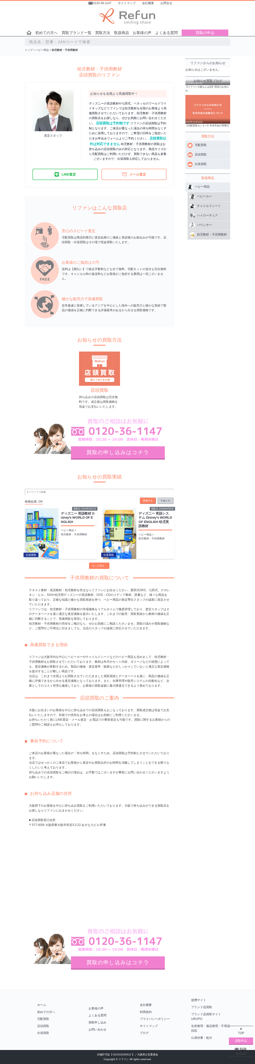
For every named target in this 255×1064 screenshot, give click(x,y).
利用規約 (146, 1012)
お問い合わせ (97, 1029)
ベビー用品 (42, 49)
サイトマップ (127, 3)
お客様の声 (142, 33)
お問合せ (166, 3)
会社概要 (148, 3)
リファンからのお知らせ (207, 63)
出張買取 (31, 554)
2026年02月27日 (194, 83)
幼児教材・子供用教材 (74, 534)
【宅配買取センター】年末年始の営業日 (207, 125)
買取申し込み (97, 1022)
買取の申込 (205, 33)
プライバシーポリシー (155, 1018)
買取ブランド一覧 (76, 33)
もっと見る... (99, 565)
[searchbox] (127, 42)
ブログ (144, 1032)
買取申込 (241, 1040)
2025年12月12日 (194, 122)
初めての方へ (46, 33)
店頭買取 (43, 1026)
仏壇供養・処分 (201, 1037)
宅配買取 (43, 1018)
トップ (29, 49)
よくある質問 (166, 33)
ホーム (41, 1004)
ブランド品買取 (201, 1007)
